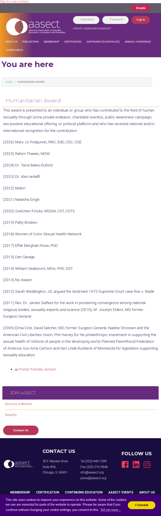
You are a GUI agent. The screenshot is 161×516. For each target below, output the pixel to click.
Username (87, 19)
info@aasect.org (92, 472)
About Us (11, 41)
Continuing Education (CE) (103, 41)
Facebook (125, 464)
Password (116, 19)
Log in (140, 19)
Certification (72, 41)
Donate (140, 8)
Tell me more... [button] (110, 509)
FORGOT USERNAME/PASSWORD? (92, 28)
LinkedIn (136, 464)
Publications (30, 41)
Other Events (14, 50)
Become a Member (18, 404)
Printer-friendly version (37, 369)
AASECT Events (120, 492)
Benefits (11, 415)
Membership (51, 41)
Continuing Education (83, 492)
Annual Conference (138, 41)
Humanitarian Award (31, 81)
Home (8, 81)
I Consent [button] (141, 505)
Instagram (147, 464)
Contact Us (21, 430)
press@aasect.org (93, 478)
